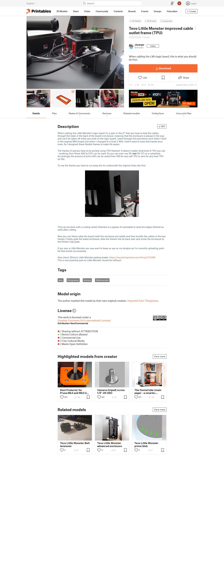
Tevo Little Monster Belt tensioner (75, 444)
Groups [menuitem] (157, 11)
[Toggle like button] (62, 397)
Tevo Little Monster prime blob (146, 444)
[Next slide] (121, 98)
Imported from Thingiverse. (143, 300)
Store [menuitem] (76, 11)
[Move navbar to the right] (181, 11)
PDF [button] (163, 126)
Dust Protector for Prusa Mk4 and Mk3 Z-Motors (74, 391)
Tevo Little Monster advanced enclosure (109, 444)
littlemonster (102, 280)
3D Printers (151, 21)
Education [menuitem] (172, 11)
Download (165, 68)
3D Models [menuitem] (62, 11)
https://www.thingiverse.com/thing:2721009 (132, 257)
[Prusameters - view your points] (179, 3)
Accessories (167, 21)
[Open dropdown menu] (195, 28)
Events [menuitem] (144, 11)
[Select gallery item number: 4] (151, 385)
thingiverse (73, 280)
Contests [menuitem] (118, 11)
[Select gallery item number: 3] (149, 385)
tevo (60, 280)
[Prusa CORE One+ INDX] (163, 98)
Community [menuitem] (102, 11)
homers (87, 280)
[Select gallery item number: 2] (113, 385)
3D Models (136, 21)
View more (159, 356)
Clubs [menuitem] (87, 11)
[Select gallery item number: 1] (110, 385)
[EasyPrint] (172, 3)
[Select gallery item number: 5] (154, 385)
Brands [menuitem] (132, 11)
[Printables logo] (39, 11)
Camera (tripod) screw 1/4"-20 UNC (111, 391)
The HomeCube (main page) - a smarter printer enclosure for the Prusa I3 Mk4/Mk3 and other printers (148, 391)
